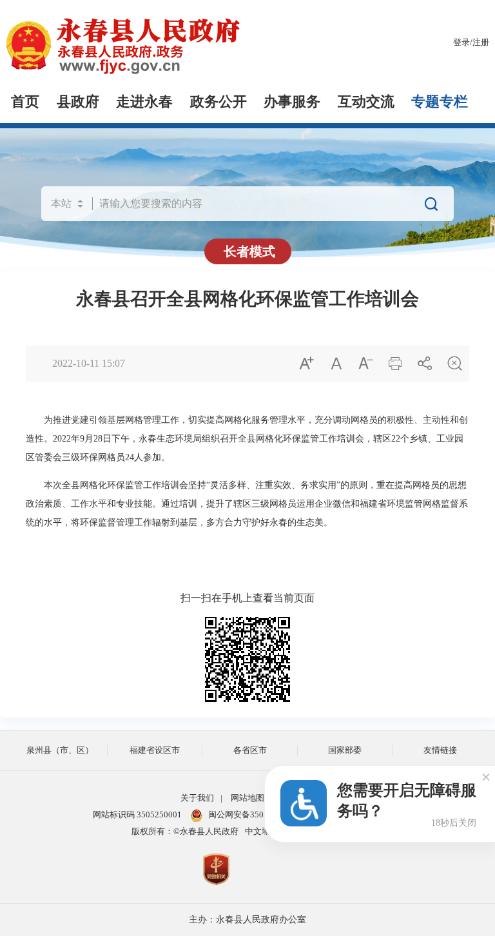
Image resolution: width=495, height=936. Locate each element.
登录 (461, 42)
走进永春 (144, 102)
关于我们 (197, 798)
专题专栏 (439, 102)
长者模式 (249, 251)
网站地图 (247, 798)
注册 (480, 42)
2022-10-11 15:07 (88, 363)
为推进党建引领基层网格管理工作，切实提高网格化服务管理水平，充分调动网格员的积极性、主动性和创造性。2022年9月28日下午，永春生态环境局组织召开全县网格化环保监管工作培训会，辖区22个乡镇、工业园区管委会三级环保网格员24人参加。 (247, 438)
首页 (25, 102)
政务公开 (218, 102)
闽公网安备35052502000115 (260, 814)
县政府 (78, 102)
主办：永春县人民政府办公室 (247, 919)
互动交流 (366, 102)
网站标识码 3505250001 (137, 814)
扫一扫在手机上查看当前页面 (247, 597)
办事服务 (292, 102)
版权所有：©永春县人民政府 (184, 831)
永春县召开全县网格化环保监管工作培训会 (247, 299)
